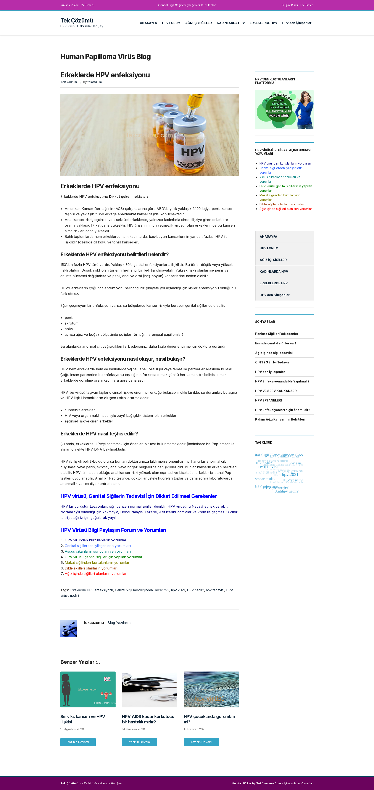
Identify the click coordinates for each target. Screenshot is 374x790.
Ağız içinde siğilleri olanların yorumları (96, 573)
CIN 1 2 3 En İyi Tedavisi (272, 362)
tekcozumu (95, 82)
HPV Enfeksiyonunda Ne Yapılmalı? (282, 381)
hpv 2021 (178, 590)
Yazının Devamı (78, 742)
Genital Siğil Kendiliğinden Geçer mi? (142, 590)
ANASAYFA (148, 23)
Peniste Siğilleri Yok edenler (276, 334)
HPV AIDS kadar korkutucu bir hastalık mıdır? (148, 719)
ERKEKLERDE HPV (263, 23)
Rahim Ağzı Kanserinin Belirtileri (280, 419)
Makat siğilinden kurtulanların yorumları (97, 562)
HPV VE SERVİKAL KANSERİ (276, 391)
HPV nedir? (195, 590)
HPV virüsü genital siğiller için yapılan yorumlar (103, 557)
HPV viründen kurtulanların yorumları (96, 540)
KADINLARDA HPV (231, 23)
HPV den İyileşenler (296, 23)
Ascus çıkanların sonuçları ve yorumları (98, 551)
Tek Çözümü (76, 20)
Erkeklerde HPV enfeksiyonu (91, 590)
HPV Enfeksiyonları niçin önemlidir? (282, 410)
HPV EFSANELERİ (268, 400)
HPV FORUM (171, 23)
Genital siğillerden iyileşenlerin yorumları (98, 546)
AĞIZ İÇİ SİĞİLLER (198, 23)
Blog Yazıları (118, 622)
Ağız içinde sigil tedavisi (274, 353)
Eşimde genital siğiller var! (275, 343)
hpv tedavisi (215, 590)
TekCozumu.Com (268, 783)
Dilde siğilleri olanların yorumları (91, 568)
